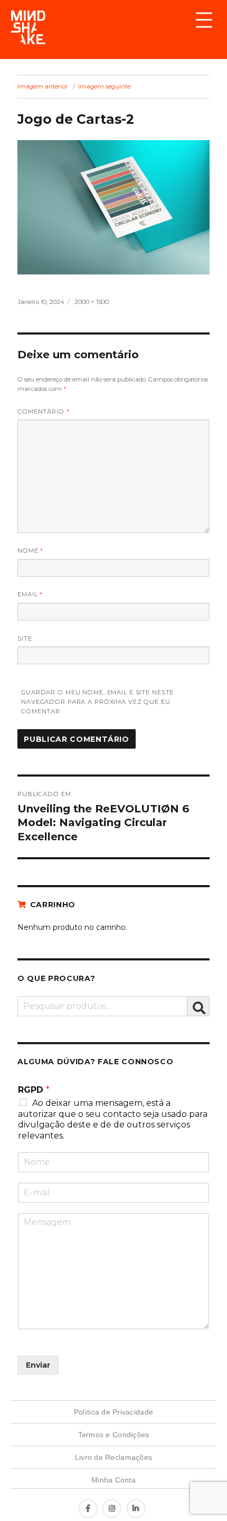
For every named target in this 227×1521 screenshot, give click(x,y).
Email (30, 594)
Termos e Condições (113, 1434)
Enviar (38, 1365)
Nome (30, 550)
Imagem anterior (42, 86)
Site (24, 638)
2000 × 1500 (91, 302)
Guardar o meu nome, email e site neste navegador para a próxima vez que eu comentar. (97, 702)
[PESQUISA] (198, 1006)
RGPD (34, 1090)
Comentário (43, 411)
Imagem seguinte (104, 86)
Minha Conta (113, 1480)
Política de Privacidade (113, 1412)
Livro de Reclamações (113, 1457)
